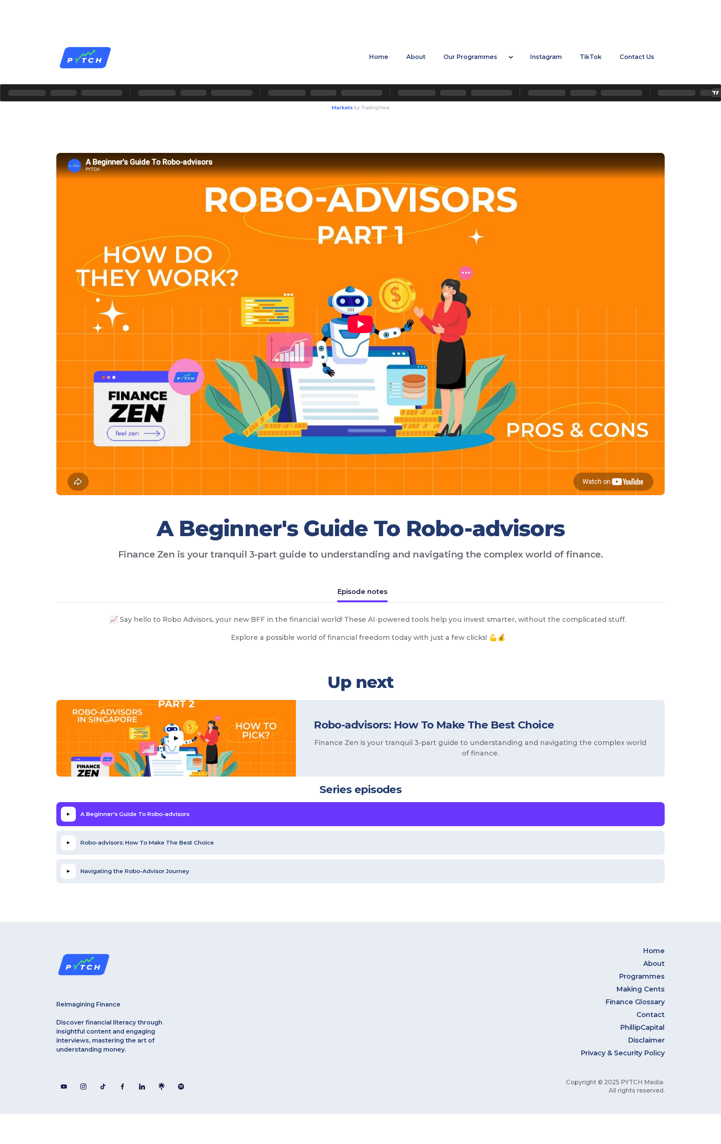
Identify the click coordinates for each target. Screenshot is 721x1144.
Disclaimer (646, 1040)
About (415, 56)
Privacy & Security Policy (623, 1053)
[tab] (362, 592)
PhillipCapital (642, 1027)
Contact (651, 1015)
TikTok (591, 56)
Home (378, 56)
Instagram (546, 56)
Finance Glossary (635, 1002)
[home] (85, 57)
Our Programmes (470, 56)
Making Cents (640, 989)
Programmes (642, 976)
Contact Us (637, 56)
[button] (477, 57)
